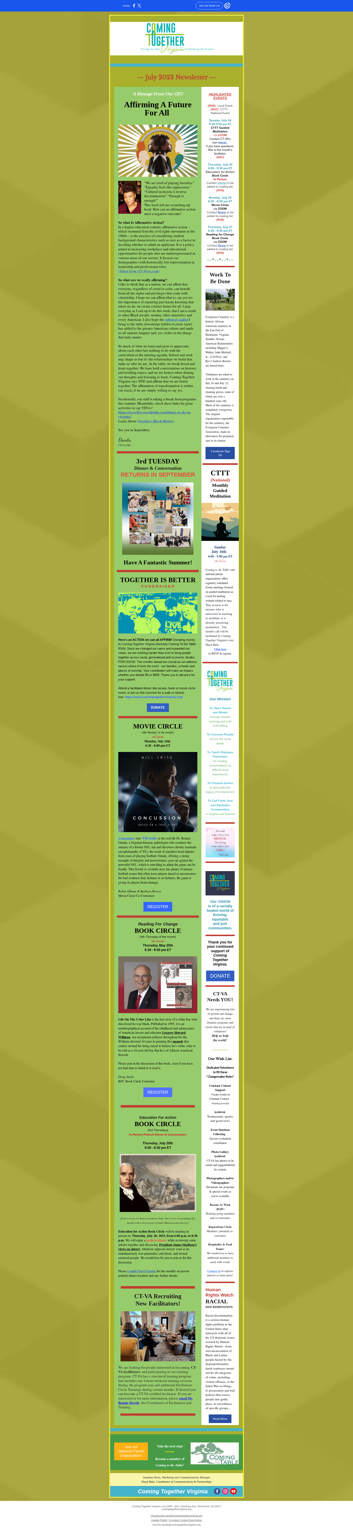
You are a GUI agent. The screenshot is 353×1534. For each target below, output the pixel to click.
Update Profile (159, 1520)
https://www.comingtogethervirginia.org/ (154, 697)
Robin (222, 212)
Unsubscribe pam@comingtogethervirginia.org (176, 1515)
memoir (178, 1041)
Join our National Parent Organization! (131, 1451)
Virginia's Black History (155, 421)
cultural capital (176, 319)
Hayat (222, 142)
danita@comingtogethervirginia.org (181, 1524)
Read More (220, 1418)
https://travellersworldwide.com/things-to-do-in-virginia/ (154, 414)
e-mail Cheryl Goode (142, 1271)
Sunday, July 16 (220, 120)
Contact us (214, 1271)
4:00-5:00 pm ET (220, 124)
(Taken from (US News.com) (138, 271)
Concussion (126, 838)
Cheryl (222, 183)
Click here (220, 649)
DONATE (158, 707)
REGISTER (157, 906)
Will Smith (149, 838)
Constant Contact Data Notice (185, 1520)
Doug (222, 245)
